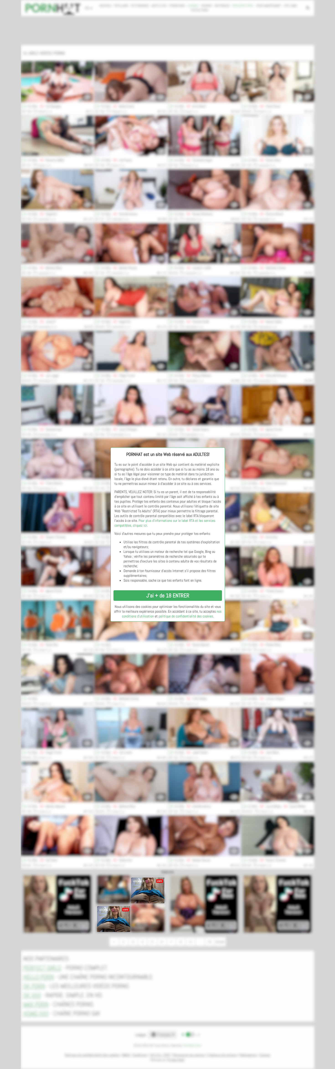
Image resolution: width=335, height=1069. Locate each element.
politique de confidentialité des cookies (186, 616)
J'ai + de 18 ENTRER (167, 595)
